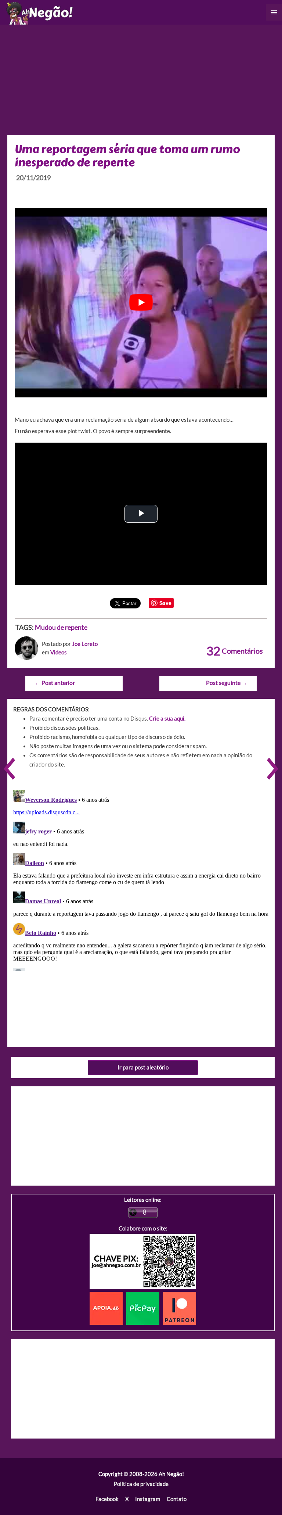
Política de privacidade (141, 1484)
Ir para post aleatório (143, 1067)
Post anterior (55, 682)
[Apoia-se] (108, 1308)
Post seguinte (226, 682)
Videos (58, 652)
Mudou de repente (61, 627)
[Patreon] (179, 1308)
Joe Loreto (85, 644)
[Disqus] (141, 879)
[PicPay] (144, 1308)
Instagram (147, 1499)
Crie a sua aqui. (167, 718)
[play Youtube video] (141, 302)
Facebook (107, 1499)
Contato (177, 1499)
